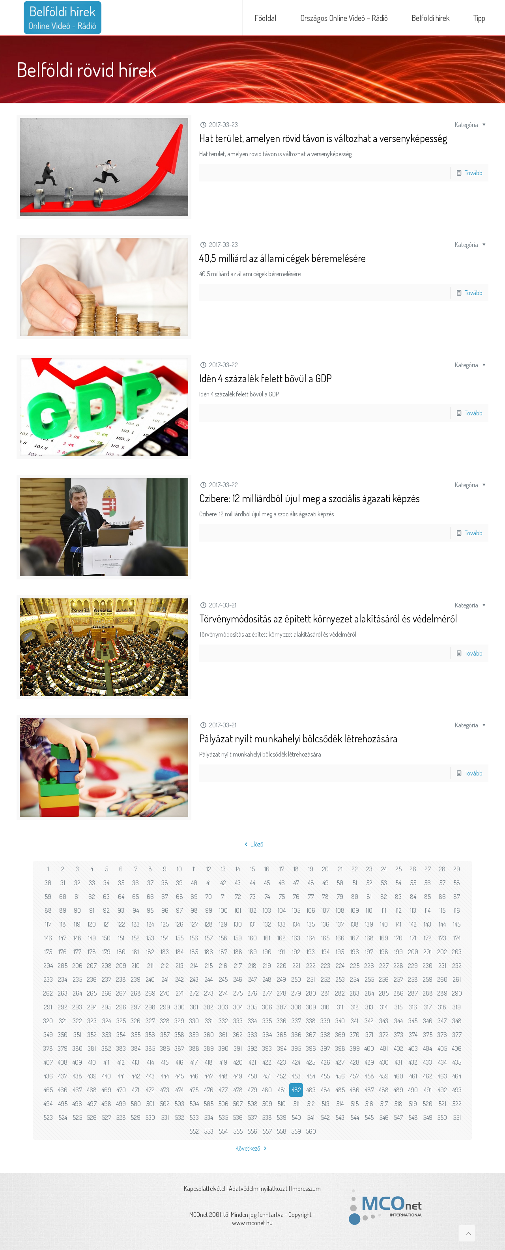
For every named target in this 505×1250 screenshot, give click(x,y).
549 (427, 1117)
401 (384, 1048)
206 (77, 966)
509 (267, 1104)
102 (252, 910)
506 (223, 1104)
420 (238, 1062)
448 (223, 1076)
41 (208, 883)
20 (325, 869)
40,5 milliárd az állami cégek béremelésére (282, 257)
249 (281, 979)
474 (179, 1090)
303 (223, 1007)
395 (296, 1048)
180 (121, 952)
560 (311, 1131)
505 (208, 1104)
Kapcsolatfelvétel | (206, 1188)
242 (179, 979)
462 (427, 1076)
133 (282, 924)
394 (281, 1048)
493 (457, 1090)
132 (267, 924)
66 (150, 897)
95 (150, 910)
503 (179, 1104)
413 (135, 1062)
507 (238, 1104)
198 (384, 952)
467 (77, 1090)
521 (442, 1104)
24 (384, 869)
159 (238, 938)
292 (62, 1007)
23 (369, 869)
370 (354, 1035)
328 (165, 1021)
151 (121, 938)
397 (325, 1048)
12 (208, 869)
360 (209, 1035)
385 (150, 1048)
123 (136, 924)
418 (209, 1062)
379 (62, 1048)
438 (77, 1076)
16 (266, 869)
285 (384, 993)
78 (325, 897)
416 (179, 1062)
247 (252, 979)
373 (398, 1035)
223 (325, 966)
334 (252, 1021)
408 (62, 1062)
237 (106, 979)
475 (193, 1090)
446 (193, 1076)
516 (369, 1104)
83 (398, 897)
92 (106, 910)
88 (48, 910)
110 (369, 910)
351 (77, 1035)
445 (179, 1076)
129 (223, 924)
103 (267, 910)
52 (369, 883)
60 (62, 897)
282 (340, 993)
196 (354, 952)
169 (384, 938)
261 (457, 979)
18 (296, 869)
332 (223, 1021)
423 (281, 1062)
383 (121, 1048)
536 (238, 1117)
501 (150, 1104)
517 (384, 1104)
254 (354, 979)
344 (398, 1021)
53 (384, 883)
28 (442, 869)
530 (150, 1117)
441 (121, 1076)
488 (384, 1090)
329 (179, 1021)
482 (296, 1090)
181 (135, 952)
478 (238, 1090)
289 (442, 993)
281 (325, 993)
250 (296, 979)
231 (442, 966)
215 (209, 966)
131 (252, 924)
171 (413, 938)
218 (252, 966)
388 (194, 1048)
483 (311, 1090)
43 (238, 883)
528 (121, 1117)
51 (354, 883)
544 (354, 1117)
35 (121, 883)
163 (296, 938)
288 (428, 993)
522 (457, 1104)
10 (179, 869)
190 (267, 952)
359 (194, 1035)
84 (413, 897)
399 (355, 1048)
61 (77, 897)
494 (47, 1104)
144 (442, 924)
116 (456, 910)
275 (238, 993)
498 (106, 1104)
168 (369, 938)
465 (48, 1090)
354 (120, 1035)
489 (398, 1090)
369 (340, 1035)
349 (48, 1035)
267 (121, 993)
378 (48, 1048)
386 (165, 1048)
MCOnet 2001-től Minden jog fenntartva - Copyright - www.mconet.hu (252, 1219)
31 (62, 883)
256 (384, 979)
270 (165, 993)
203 (457, 952)
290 (457, 993)
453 (296, 1076)
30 (48, 883)
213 (179, 966)
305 (252, 1007)
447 (208, 1076)
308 (296, 1007)
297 (135, 1007)
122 (121, 924)
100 (223, 910)
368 (325, 1035)
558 (281, 1131)
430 (384, 1062)
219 (267, 966)
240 (150, 979)
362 (238, 1035)
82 (383, 897)
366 (296, 1035)
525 (77, 1117)
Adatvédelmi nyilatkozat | (260, 1188)
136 (325, 924)
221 (296, 966)
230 (427, 966)
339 (325, 1021)
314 (383, 1007)
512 (311, 1104)
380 (77, 1048)
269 (150, 993)
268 (136, 993)
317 (428, 1007)
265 (92, 993)
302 (208, 1007)
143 (427, 924)
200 (413, 952)
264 (77, 993)
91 (91, 910)
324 (106, 1021)
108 (340, 910)
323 (92, 1021)
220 (281, 966)
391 (238, 1048)
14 (238, 869)
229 (413, 966)
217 (238, 966)
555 (238, 1131)
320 (48, 1021)
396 (311, 1048)
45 (267, 883)
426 (325, 1062)
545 (369, 1117)
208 (106, 966)
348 (457, 1021)
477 (223, 1090)
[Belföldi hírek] (62, 17)
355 (135, 1035)
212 (165, 966)
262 (48, 993)
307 (281, 1007)
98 (194, 910)
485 (340, 1090)
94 (136, 910)
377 (457, 1035)
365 (281, 1035)
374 (413, 1035)
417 (194, 1062)
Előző (257, 844)
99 (208, 910)
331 (209, 1021)
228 (398, 966)
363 (252, 1035)
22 (355, 869)
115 (442, 910)
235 (77, 979)
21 (340, 869)
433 (427, 1062)
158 (223, 938)
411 (106, 1062)
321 (63, 1021)
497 (92, 1104)
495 (62, 1104)
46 (282, 883)
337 (296, 1021)
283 (354, 993)
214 (194, 966)
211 (150, 966)
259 (427, 979)
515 (355, 1104)
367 (311, 1035)
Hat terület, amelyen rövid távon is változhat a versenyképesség (323, 137)
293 (77, 1007)
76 (296, 897)
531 (165, 1117)
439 (92, 1076)
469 (106, 1090)
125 (165, 924)
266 (106, 993)
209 (121, 966)
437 (62, 1076)
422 (266, 1062)
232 (457, 966)
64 (121, 897)
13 (223, 869)
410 (92, 1062)
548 (413, 1117)
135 (311, 924)
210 (135, 966)
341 (354, 1021)
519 (413, 1104)
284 (369, 993)
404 (427, 1048)
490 (413, 1090)
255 (369, 979)
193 (311, 952)
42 (223, 883)
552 (194, 1131)
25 (398, 869)
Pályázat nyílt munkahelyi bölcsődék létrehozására (298, 738)
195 (340, 952)
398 (340, 1048)
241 (164, 979)
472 (150, 1090)
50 (340, 883)
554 (223, 1131)
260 (442, 979)
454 (311, 1076)
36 (135, 883)
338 (311, 1021)
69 (194, 897)
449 (237, 1076)
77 (311, 897)
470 (121, 1090)
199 (398, 952)
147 (62, 938)
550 (442, 1117)
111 (384, 910)
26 (413, 869)
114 (427, 910)
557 (267, 1131)
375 (427, 1035)
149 (92, 938)
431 (398, 1062)
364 (267, 1035)
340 (340, 1021)
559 (296, 1131)
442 (135, 1076)
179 (106, 952)
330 (194, 1021)
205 (62, 966)
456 (340, 1076)
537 (252, 1117)
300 (179, 1007)
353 (106, 1035)
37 (150, 883)
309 (311, 1007)
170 (398, 938)
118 (62, 924)
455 (325, 1076)
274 (223, 993)
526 (92, 1117)
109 (354, 910)
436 (48, 1076)
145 (456, 924)
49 (325, 883)
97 (179, 910)
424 (296, 1062)
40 (194, 883)
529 (135, 1117)
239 (135, 979)
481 (282, 1090)
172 (428, 938)
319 (457, 1007)
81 (369, 897)
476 (208, 1090)
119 (77, 924)
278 (281, 993)
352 (92, 1035)
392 (252, 1048)
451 (267, 1076)
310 (325, 1007)
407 (48, 1062)
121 (106, 924)
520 (427, 1104)
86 (442, 897)
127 (194, 924)
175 (48, 952)
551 (457, 1117)
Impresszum (306, 1188)
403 (413, 1048)
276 (252, 993)
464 (456, 1076)
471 (135, 1090)
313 (369, 1007)
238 (121, 979)
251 (311, 979)
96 (164, 910)
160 (252, 938)
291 (48, 1007)
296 (121, 1007)
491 (428, 1090)
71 (223, 897)
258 (413, 979)
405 (442, 1048)
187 (223, 952)
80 (354, 897)
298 (150, 1007)
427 (339, 1062)
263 (62, 993)
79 (340, 897)
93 (121, 910)
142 (413, 924)
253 (340, 979)
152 (136, 938)
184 (179, 952)
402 (398, 1048)
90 (77, 910)
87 (456, 897)
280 (311, 993)
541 (310, 1117)
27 (428, 869)
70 (208, 897)
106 (311, 910)
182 (150, 952)
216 (223, 966)
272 (194, 993)
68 (179, 897)
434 (442, 1062)
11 (194, 869)
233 (48, 979)
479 (252, 1090)
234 (62, 979)
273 (208, 993)
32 (77, 883)
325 (121, 1021)
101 (237, 910)
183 (165, 952)
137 (340, 924)
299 (165, 1007)
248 (266, 979)
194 (325, 952)
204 (48, 966)
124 (150, 924)
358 (179, 1035)
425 (310, 1062)
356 (150, 1035)
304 (238, 1007)
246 (237, 979)
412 (121, 1062)
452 (281, 1076)
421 (252, 1062)
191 (281, 952)
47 (296, 883)
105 (296, 910)
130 (238, 924)
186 (208, 952)
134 (296, 924)
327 (150, 1021)
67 (164, 897)
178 (92, 952)
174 (456, 938)
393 (267, 1048)
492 (442, 1090)
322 (77, 1021)
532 (179, 1117)
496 (77, 1104)
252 (325, 979)
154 (164, 938)
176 (62, 952)
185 (194, 952)
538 (267, 1117)
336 (281, 1021)
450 (252, 1076)
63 (106, 897)
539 (281, 1117)
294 (92, 1007)
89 (62, 910)
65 (135, 897)
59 (48, 897)
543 (339, 1117)
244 (208, 979)
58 (456, 883)
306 (267, 1007)
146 (48, 938)
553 (208, 1131)
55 (413, 883)
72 (238, 897)
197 (369, 952)
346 (427, 1021)
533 (194, 1117)
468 (92, 1090)
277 (267, 993)
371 (369, 1035)
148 (77, 938)
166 (340, 938)
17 (281, 869)
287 (413, 993)
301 (194, 1007)
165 (325, 938)
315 (398, 1007)
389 (209, 1048)
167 (354, 938)
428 (354, 1062)
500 (136, 1104)
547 (398, 1117)
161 (267, 938)
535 (223, 1117)
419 (223, 1062)
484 (325, 1090)
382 (106, 1048)
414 (150, 1062)
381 (92, 1048)
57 (442, 883)
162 (281, 938)
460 (398, 1076)
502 (165, 1104)
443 (150, 1076)
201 (427, 952)
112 (398, 910)
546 (384, 1117)
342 (369, 1021)
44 (252, 883)
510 (281, 1104)
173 (442, 938)
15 (252, 869)
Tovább (474, 173)
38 (164, 883)
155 (179, 938)
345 (412, 1021)
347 (442, 1021)
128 (208, 924)
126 (179, 924)
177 (77, 952)
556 (252, 1131)
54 (398, 883)
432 (412, 1062)
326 (135, 1021)
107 (325, 910)
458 (369, 1076)
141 (398, 924)
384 (135, 1048)
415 (164, 1062)
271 (179, 993)
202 (442, 952)
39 (179, 883)
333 (238, 1021)
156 (194, 938)
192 (296, 952)
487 (369, 1090)
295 (106, 1007)
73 (252, 897)
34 (106, 883)
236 (92, 979)
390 (223, 1048)
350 (62, 1035)
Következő (248, 1148)
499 (121, 1104)
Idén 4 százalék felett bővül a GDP (265, 378)
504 (194, 1104)
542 (325, 1117)
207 (92, 966)
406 (457, 1048)
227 (384, 966)
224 (340, 966)
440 (106, 1076)
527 (106, 1117)
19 (310, 869)
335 (267, 1021)
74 (267, 897)
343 (383, 1021)
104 (282, 910)
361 (223, 1035)
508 (252, 1104)
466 (62, 1090)
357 (165, 1035)
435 (456, 1062)
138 (354, 924)
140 (384, 924)
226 (369, 966)
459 (384, 1076)
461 (413, 1076)
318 (442, 1007)
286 (398, 993)
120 (92, 924)
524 (62, 1117)
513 (325, 1104)
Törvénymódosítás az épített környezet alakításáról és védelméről (328, 618)
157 (209, 938)
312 (355, 1007)
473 (164, 1090)
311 (340, 1007)
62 (91, 897)
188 (238, 952)
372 (384, 1035)
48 (311, 883)
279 (296, 993)
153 (150, 938)
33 (92, 883)
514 (340, 1104)
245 (223, 979)
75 (282, 897)
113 (413, 910)
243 (194, 979)
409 (77, 1062)
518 (398, 1104)
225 (354, 966)
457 (354, 1076)
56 (427, 883)
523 (48, 1117)
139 (369, 924)
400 (369, 1048)
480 (267, 1090)
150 (106, 938)
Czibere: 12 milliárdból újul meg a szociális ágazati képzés (309, 497)
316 (413, 1007)
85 (427, 897)
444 (165, 1076)
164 (311, 938)
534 (208, 1117)
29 (456, 869)
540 (296, 1117)
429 (369, 1062)
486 (354, 1090)
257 (398, 979)
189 (252, 952)
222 (311, 966)
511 (296, 1104)
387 (179, 1048)
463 (442, 1076)
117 (48, 924)
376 (442, 1035)
